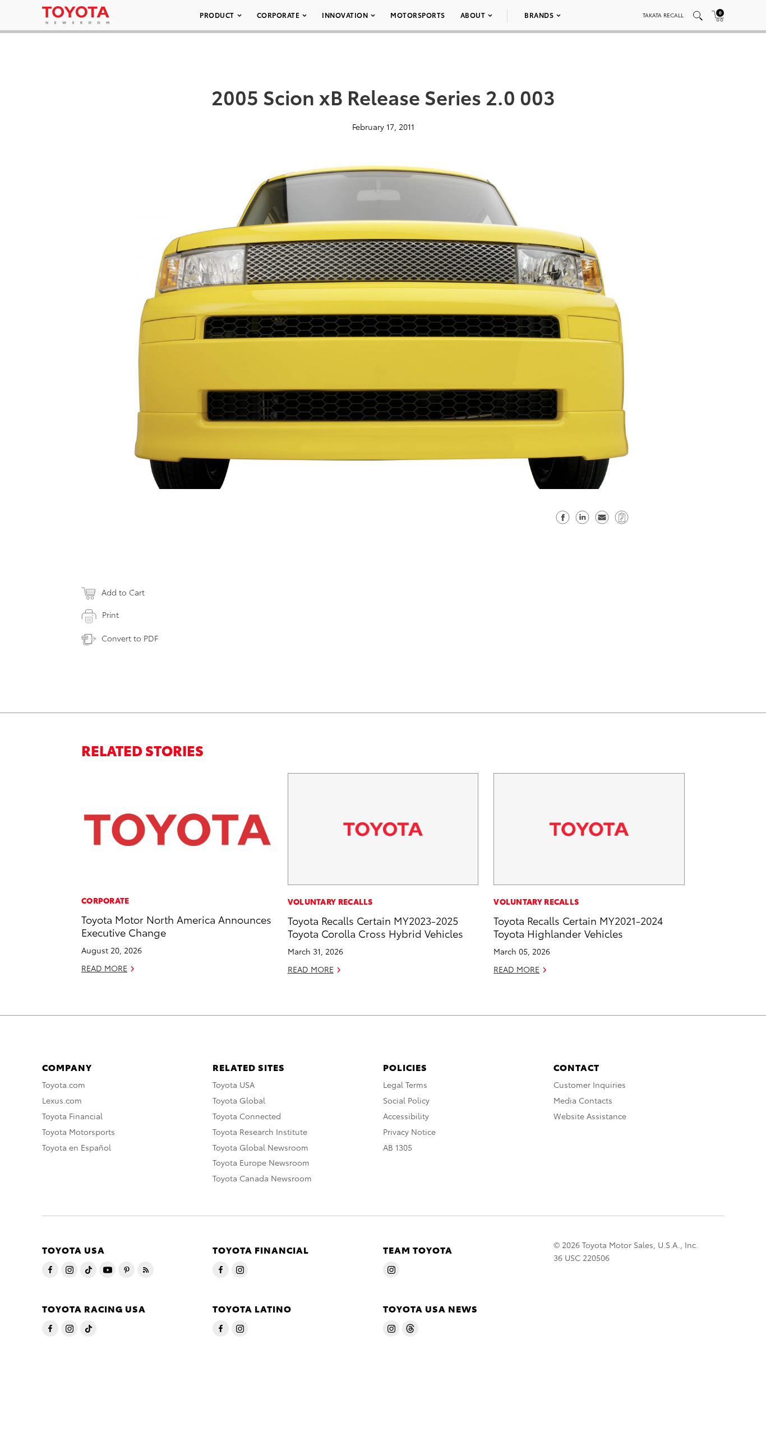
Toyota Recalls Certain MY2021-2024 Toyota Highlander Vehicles (578, 926)
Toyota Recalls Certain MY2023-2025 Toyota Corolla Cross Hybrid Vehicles (375, 926)
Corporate (278, 15)
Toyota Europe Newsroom (261, 1162)
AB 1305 (397, 1147)
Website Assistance (589, 1115)
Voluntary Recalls (330, 901)
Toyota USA (234, 1084)
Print (110, 614)
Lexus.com (62, 1100)
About (473, 15)
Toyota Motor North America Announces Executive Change (176, 925)
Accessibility (406, 1115)
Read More (104, 968)
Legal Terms (405, 1084)
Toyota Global (239, 1100)
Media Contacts (582, 1100)
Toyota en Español (76, 1147)
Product (217, 15)
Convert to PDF (129, 638)
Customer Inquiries (589, 1084)
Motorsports (417, 15)
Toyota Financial (72, 1115)
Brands (538, 15)
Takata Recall (663, 15)
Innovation (345, 15)
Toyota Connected (247, 1115)
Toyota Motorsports (78, 1131)
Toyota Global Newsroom (260, 1147)
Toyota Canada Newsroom (262, 1178)
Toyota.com (63, 1084)
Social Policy (406, 1100)
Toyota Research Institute (260, 1131)
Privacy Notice (409, 1131)
